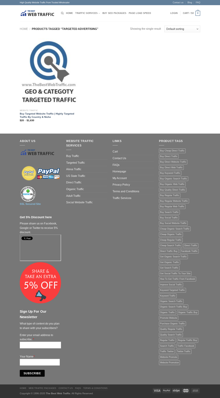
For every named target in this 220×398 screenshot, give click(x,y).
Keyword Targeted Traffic (172, 290)
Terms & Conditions (95, 388)
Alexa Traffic (73, 169)
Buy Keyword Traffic (170, 173)
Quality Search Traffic (171, 334)
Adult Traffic (73, 195)
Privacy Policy (121, 184)
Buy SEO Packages (114, 13)
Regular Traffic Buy (187, 340)
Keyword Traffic (168, 295)
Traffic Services (86, 13)
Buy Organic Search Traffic (173, 178)
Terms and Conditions (126, 191)
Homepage (119, 171)
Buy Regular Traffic (169, 195)
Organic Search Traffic (171, 301)
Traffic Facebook (185, 346)
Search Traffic (167, 346)
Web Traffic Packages (42, 388)
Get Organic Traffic (169, 262)
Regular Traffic (167, 340)
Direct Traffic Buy (169, 251)
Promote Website (168, 318)
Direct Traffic (73, 182)
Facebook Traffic (189, 251)
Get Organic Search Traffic (173, 256)
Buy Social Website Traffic (173, 223)
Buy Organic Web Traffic (172, 184)
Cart (115, 151)
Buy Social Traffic (169, 217)
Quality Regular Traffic (171, 329)
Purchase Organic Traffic (172, 323)
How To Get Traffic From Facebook (177, 279)
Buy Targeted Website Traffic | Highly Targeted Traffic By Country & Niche (47, 115)
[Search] (62, 13)
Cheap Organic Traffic (171, 234)
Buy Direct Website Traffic (173, 162)
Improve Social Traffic (171, 284)
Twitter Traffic (183, 351)
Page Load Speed (140, 13)
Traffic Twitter (167, 351)
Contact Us (119, 158)
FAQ (198, 2)
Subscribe (32, 373)
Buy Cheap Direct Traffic (172, 150)
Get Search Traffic (169, 267)
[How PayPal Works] (40, 173)
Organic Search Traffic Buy (173, 306)
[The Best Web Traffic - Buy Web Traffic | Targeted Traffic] (38, 13)
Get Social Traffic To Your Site (175, 273)
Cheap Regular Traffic (171, 240)
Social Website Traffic (79, 202)
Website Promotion (169, 362)
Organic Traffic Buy (187, 312)
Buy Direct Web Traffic (171, 167)
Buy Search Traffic (169, 212)
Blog (190, 2)
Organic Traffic (75, 189)
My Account (120, 178)
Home (69, 13)
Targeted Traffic (75, 162)
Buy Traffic (72, 156)
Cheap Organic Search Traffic (175, 229)
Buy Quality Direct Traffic (172, 190)
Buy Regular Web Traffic (172, 206)
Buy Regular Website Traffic (174, 201)
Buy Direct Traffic (169, 156)
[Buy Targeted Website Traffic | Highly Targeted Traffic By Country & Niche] (48, 72)
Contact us (178, 2)
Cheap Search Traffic (170, 245)
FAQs (116, 164)
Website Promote (168, 357)
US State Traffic (75, 175)
